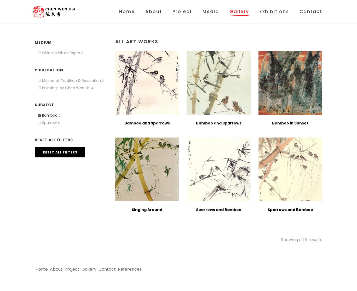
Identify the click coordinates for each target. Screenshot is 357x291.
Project (182, 11)
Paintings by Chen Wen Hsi (66, 87)
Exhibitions (274, 11)
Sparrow (49, 122)
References (130, 269)
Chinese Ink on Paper (61, 52)
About (153, 11)
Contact (311, 11)
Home (127, 11)
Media (211, 11)
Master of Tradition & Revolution (71, 80)
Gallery (239, 11)
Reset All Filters (60, 152)
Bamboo (49, 115)
